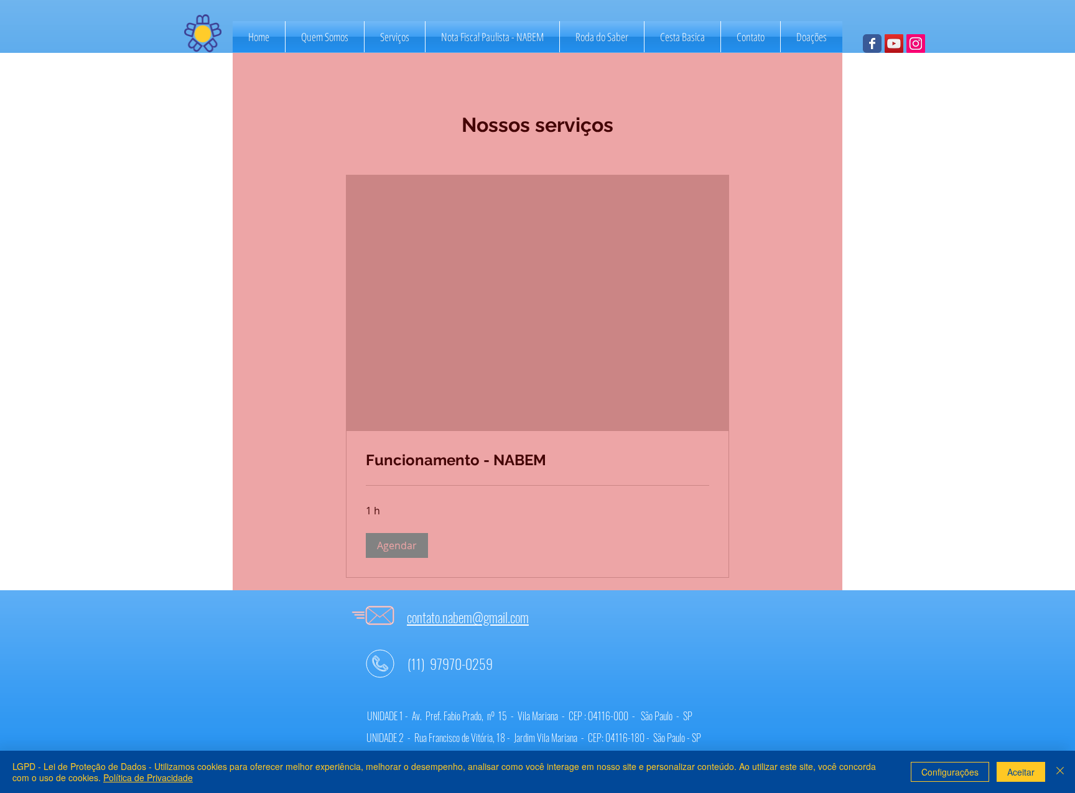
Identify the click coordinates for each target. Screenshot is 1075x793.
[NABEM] (872, 43)
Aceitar (1021, 772)
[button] (397, 545)
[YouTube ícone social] (894, 43)
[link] (537, 460)
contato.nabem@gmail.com (468, 617)
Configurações (950, 772)
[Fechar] (1060, 772)
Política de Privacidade (148, 777)
